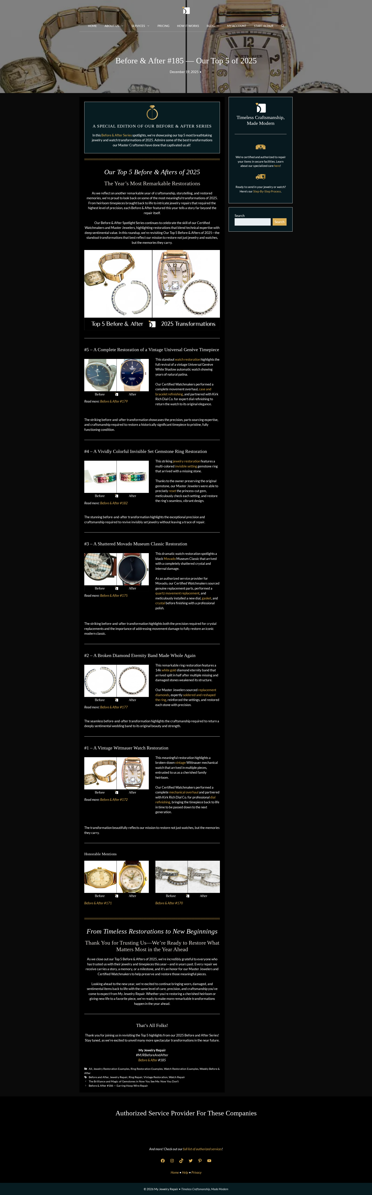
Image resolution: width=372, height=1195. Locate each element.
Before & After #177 (114, 707)
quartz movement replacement (177, 593)
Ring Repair (135, 1077)
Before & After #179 (114, 401)
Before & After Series (116, 135)
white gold (169, 670)
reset (172, 491)
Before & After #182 (114, 503)
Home (92, 26)
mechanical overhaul (183, 792)
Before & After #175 (114, 595)
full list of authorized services (202, 1149)
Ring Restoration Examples (147, 1068)
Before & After (148, 1060)
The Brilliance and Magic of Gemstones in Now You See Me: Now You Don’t (134, 1081)
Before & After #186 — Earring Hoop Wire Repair (118, 1085)
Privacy (196, 1172)
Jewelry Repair (118, 1077)
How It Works (188, 26)
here (277, 165)
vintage (180, 762)
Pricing (163, 26)
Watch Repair (177, 1077)
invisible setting (186, 466)
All (90, 1068)
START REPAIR (263, 26)
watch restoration (187, 359)
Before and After (99, 1077)
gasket (206, 598)
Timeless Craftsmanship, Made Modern (204, 1189)
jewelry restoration (186, 461)
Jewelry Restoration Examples (111, 1068)
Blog (210, 26)
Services (138, 26)
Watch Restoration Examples (181, 1068)
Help (185, 1172)
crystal (160, 603)
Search (240, 216)
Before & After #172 (114, 800)
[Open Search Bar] (282, 25)
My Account (236, 26)
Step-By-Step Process (267, 191)
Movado (170, 559)
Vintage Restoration (156, 1077)
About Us (112, 26)
